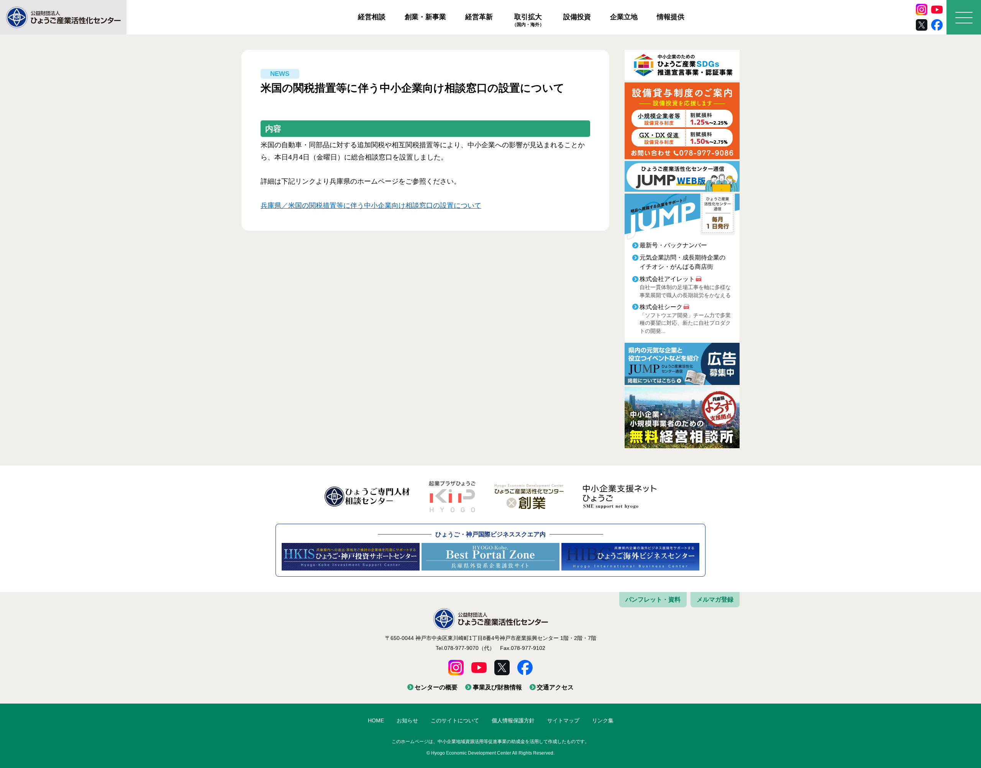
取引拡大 (528, 20)
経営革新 (479, 17)
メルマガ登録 (715, 599)
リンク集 (603, 720)
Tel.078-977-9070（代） (465, 648)
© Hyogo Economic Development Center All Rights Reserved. (490, 753)
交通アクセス (555, 687)
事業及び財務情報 (497, 687)
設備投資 (577, 17)
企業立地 (624, 17)
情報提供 (670, 17)
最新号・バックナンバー (673, 245)
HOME (376, 720)
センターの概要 (436, 687)
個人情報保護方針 (513, 720)
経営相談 (372, 17)
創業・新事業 (425, 17)
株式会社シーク (661, 307)
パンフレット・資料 (653, 599)
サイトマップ (563, 720)
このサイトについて (455, 720)
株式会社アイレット (667, 279)
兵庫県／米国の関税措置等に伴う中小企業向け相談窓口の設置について (371, 205)
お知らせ (407, 720)
